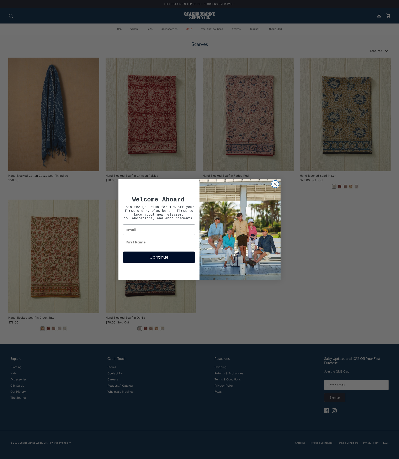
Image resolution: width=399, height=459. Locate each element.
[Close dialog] (275, 184)
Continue (159, 257)
